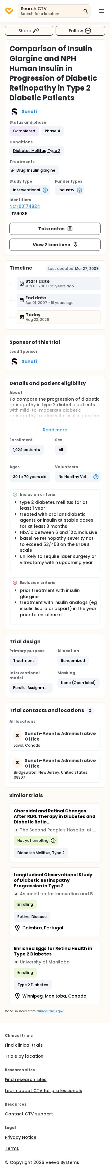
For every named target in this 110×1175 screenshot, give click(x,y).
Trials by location (24, 1056)
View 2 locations (51, 245)
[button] (36, 151)
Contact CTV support (29, 1114)
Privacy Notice (20, 1137)
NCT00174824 (24, 206)
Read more (55, 430)
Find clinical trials (24, 1045)
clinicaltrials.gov (49, 1011)
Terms (12, 1148)
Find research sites (25, 1079)
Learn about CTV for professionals (43, 1090)
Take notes (51, 229)
